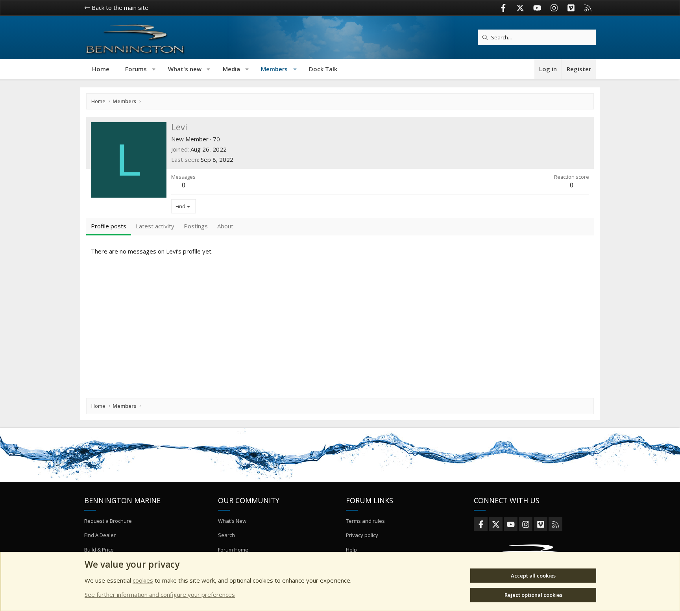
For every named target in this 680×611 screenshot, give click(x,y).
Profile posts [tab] (108, 226)
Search (226, 535)
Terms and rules (365, 520)
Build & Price (99, 549)
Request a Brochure (108, 520)
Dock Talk (323, 69)
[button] (154, 69)
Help (351, 549)
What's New (232, 520)
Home (100, 69)
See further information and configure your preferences (160, 594)
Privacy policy (362, 535)
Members (274, 69)
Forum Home (233, 549)
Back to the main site (119, 7)
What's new (184, 69)
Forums (136, 69)
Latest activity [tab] (155, 226)
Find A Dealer (100, 535)
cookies (143, 580)
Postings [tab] (196, 226)
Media (231, 69)
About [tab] (225, 226)
